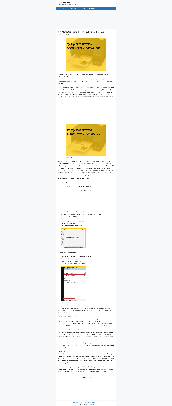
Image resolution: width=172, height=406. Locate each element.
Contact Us (81, 402)
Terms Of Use (95, 402)
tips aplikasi (65, 8)
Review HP (74, 8)
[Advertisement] (40, 19)
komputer (82, 8)
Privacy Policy (88, 402)
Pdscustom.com (63, 3)
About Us (75, 402)
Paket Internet (91, 8)
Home (58, 8)
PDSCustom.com (90, 404)
